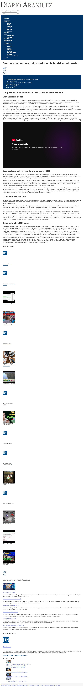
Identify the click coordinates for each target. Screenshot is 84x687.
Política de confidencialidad (19, 685)
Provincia (10, 37)
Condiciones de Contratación (35, 685)
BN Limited (7, 647)
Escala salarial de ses (11, 81)
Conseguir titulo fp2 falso (9, 618)
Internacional (8, 40)
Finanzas (9, 29)
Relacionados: (9, 87)
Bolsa (8, 24)
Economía (6, 21)
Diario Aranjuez (5, 684)
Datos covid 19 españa (9, 592)
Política (6, 32)
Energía (9, 27)
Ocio (5, 59)
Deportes (6, 41)
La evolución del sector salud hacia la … (16, 681)
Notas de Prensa (11, 52)
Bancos (9, 23)
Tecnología (7, 43)
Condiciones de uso (6, 685)
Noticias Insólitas (12, 55)
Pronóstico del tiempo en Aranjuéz (15, 655)
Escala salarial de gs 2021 (13, 84)
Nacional (6, 38)
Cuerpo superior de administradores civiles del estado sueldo (22, 79)
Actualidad (7, 20)
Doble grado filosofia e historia (11, 605)
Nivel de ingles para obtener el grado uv (13, 625)
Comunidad (10, 35)
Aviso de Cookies (49, 685)
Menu (2, 15)
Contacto (57, 685)
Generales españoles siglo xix (10, 612)
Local (5, 34)
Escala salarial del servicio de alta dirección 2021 (19, 83)
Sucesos (9, 54)
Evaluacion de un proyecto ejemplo (12, 599)
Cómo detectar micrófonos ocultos (15, 667)
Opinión (9, 49)
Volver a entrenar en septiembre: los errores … (18, 664)
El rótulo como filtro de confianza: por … (16, 672)
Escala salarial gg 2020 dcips (13, 86)
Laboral (9, 31)
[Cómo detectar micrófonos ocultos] (16, 666)
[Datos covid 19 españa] (42, 587)
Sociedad (9, 46)
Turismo (9, 51)
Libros (6, 57)
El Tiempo (6, 18)
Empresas (9, 26)
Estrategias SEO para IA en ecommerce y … (17, 676)
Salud (8, 48)
